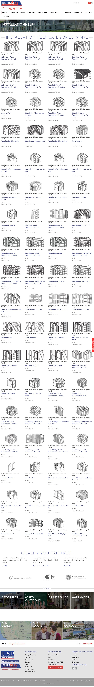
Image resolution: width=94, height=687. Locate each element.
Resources (88, 12)
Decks (26, 664)
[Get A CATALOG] (78, 640)
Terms (91, 681)
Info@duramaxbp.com (17, 644)
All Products (66, 12)
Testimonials (52, 664)
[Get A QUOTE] (47, 640)
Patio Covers (42, 12)
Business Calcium (50, 683)
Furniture (31, 12)
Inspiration (78, 12)
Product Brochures (54, 655)
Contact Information (63, 681)
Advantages (75, 657)
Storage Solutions (18, 12)
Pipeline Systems (30, 671)
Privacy (78, 681)
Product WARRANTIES (55, 662)
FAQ (49, 657)
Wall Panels (54, 12)
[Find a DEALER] (15, 640)
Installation (51, 660)
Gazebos (27, 662)
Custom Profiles (29, 669)
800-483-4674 (15, 9)
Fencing (5, 12)
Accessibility (84, 681)
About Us (75, 655)
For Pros (6, 16)
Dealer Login (55, 667)
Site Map (72, 681)
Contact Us (75, 662)
